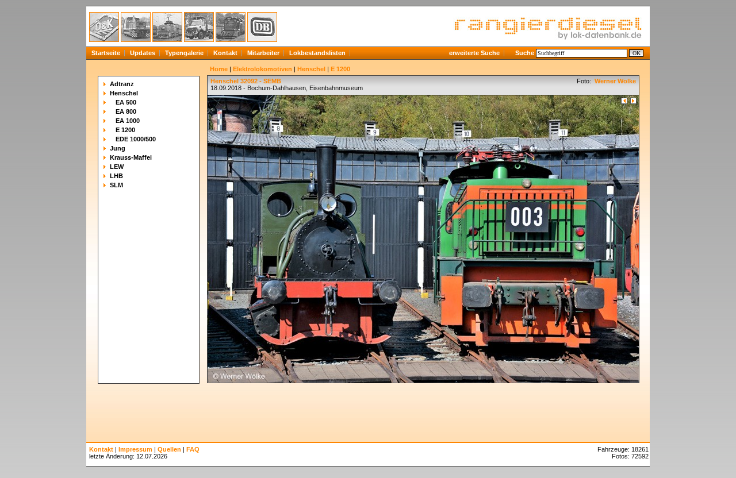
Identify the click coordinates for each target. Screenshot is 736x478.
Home (219, 68)
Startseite (105, 52)
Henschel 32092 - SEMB (245, 81)
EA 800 (126, 111)
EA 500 (126, 102)
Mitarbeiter (263, 52)
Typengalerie (184, 52)
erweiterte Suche (474, 52)
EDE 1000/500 (136, 139)
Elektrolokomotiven (262, 68)
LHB (116, 175)
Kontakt (225, 52)
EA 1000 (128, 120)
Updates (142, 52)
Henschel (124, 93)
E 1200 (125, 129)
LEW (117, 166)
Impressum (135, 449)
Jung (117, 148)
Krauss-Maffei (131, 157)
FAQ (193, 449)
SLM (116, 185)
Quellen (169, 449)
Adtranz (122, 83)
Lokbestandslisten (317, 52)
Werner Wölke (614, 81)
